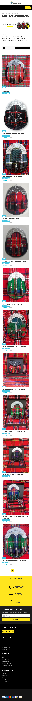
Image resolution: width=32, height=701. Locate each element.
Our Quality (4, 677)
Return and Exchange (7, 665)
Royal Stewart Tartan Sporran (16, 370)
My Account (4, 641)
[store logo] (16, 2)
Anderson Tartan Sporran (16, 157)
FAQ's (3, 657)
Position (18, 48)
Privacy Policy (5, 679)
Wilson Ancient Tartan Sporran (16, 327)
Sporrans (8, 13)
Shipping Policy (5, 659)
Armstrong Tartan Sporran (16, 455)
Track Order (4, 643)
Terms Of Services (6, 681)
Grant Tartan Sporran (16, 200)
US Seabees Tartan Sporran (16, 285)
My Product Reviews (6, 649)
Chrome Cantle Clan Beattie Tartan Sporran (16, 497)
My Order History (5, 645)
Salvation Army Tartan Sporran (16, 242)
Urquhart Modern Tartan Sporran (16, 541)
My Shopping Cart (6, 647)
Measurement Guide (6, 663)
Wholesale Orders (6, 661)
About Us (4, 673)
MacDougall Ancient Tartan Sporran (16, 71)
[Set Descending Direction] (23, 48)
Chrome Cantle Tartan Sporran (16, 412)
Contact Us (4, 675)
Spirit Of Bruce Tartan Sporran (16, 114)
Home (2, 13)
